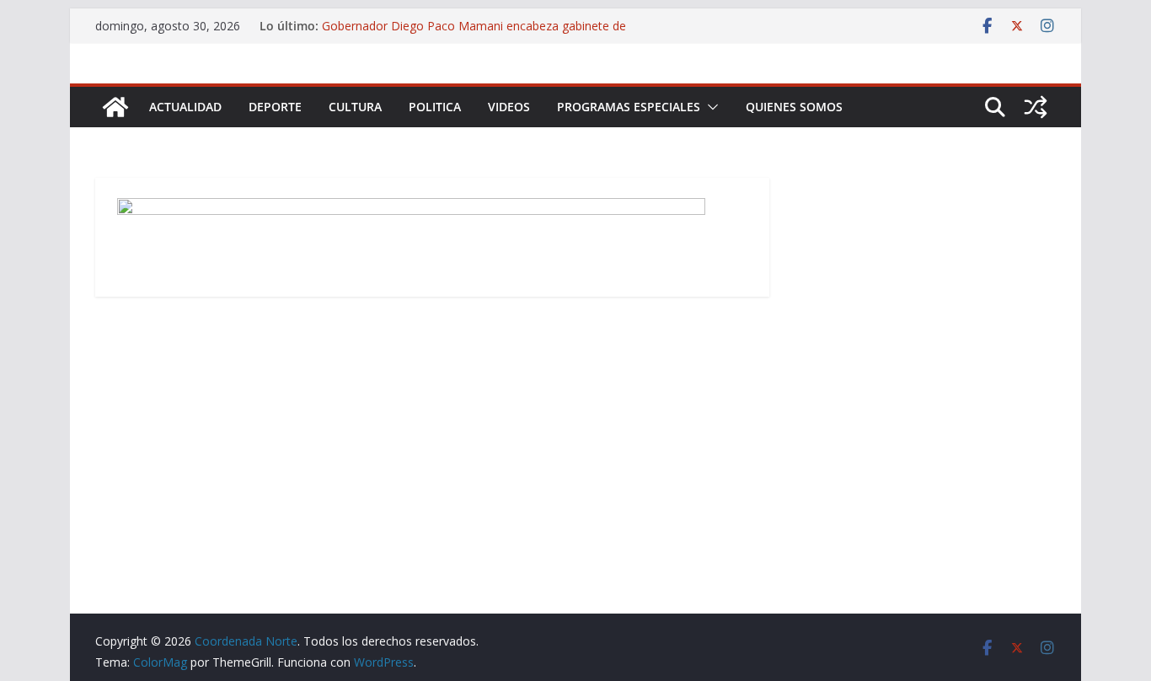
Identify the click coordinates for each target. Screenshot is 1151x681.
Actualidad (185, 107)
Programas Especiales (628, 107)
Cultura (355, 107)
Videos (509, 107)
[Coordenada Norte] (115, 107)
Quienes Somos (794, 107)
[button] (709, 107)
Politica (435, 107)
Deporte (275, 107)
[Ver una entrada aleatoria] (1035, 107)
